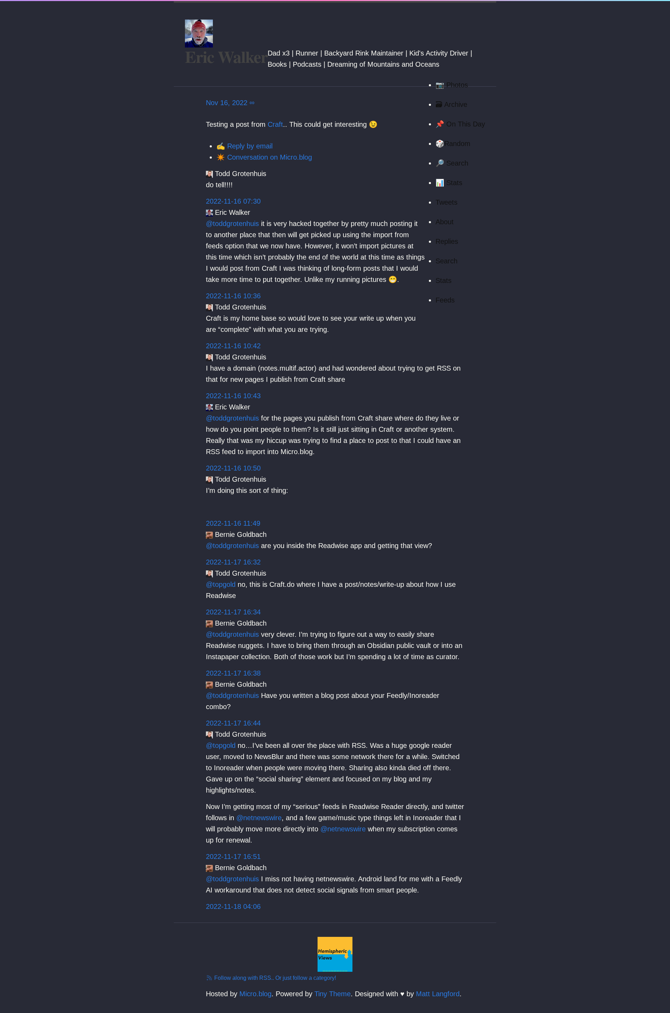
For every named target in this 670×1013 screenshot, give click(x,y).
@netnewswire (259, 818)
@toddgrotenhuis (232, 223)
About (445, 222)
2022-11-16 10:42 (233, 346)
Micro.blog (255, 994)
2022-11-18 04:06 (233, 906)
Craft (275, 124)
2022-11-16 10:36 (233, 296)
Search (446, 261)
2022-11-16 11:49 (233, 523)
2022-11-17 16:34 (233, 612)
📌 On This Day (460, 124)
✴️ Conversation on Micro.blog (264, 157)
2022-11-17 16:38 (233, 673)
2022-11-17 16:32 (233, 562)
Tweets (446, 202)
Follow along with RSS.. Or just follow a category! (274, 978)
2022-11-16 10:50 (233, 468)
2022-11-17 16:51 (233, 856)
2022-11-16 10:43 (233, 396)
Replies (447, 241)
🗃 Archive (451, 104)
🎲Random (453, 143)
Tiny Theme (332, 994)
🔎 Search (452, 163)
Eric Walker (226, 56)
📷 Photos (452, 85)
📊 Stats (449, 183)
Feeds (445, 300)
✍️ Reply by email (244, 146)
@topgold (221, 584)
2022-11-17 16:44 (233, 723)
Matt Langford (438, 994)
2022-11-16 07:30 (233, 201)
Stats (444, 280)
